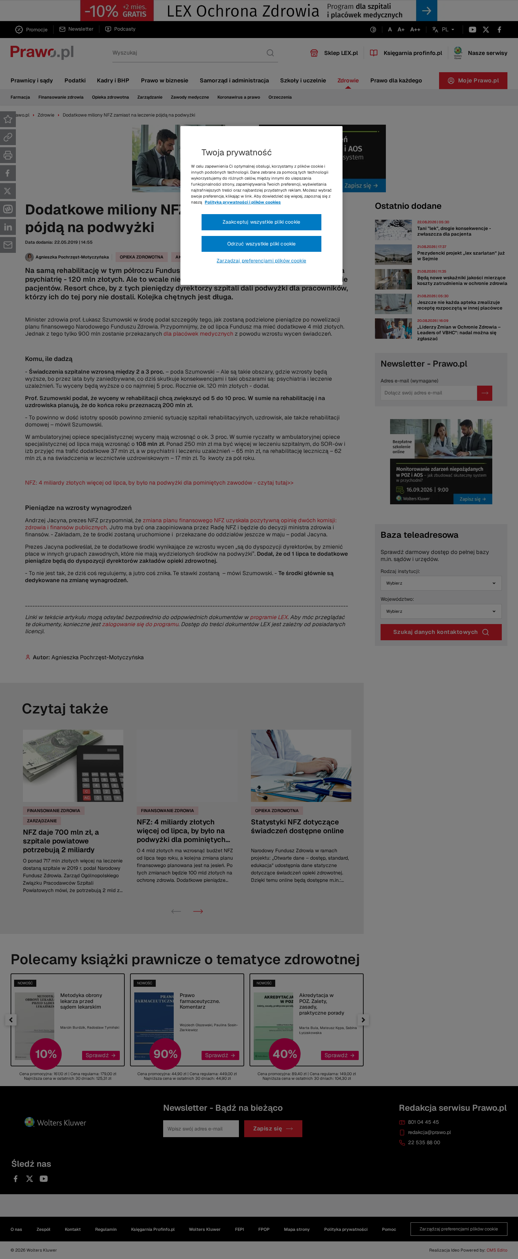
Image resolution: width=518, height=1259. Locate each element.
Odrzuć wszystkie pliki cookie (261, 244)
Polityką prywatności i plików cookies (243, 202)
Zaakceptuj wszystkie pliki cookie (261, 222)
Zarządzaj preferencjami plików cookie (261, 260)
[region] (261, 205)
